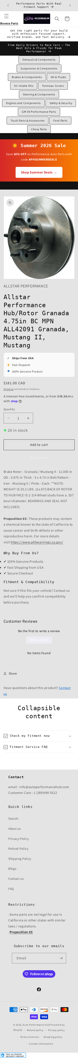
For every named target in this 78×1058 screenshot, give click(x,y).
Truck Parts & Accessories (28, 120)
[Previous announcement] (8, 5)
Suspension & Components (39, 68)
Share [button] (13, 673)
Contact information (41, 1043)
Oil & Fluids (58, 77)
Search (13, 818)
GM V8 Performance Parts (39, 112)
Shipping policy (52, 1036)
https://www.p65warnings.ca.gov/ (37, 542)
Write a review (39, 640)
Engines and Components (23, 103)
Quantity (9, 409)
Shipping (9, 389)
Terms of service (29, 1036)
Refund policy (35, 1030)
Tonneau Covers (53, 86)
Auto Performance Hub (36, 1024)
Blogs (12, 868)
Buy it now (39, 457)
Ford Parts (60, 120)
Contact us (16, 878)
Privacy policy (56, 1030)
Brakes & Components (27, 77)
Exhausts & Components (39, 59)
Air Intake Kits (23, 86)
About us (14, 828)
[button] (9, 19)
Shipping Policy (19, 858)
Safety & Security (61, 103)
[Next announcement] (70, 5)
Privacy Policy (18, 839)
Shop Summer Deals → (39, 172)
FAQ (11, 889)
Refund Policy (18, 848)
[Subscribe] (61, 958)
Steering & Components (39, 94)
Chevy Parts (39, 129)
